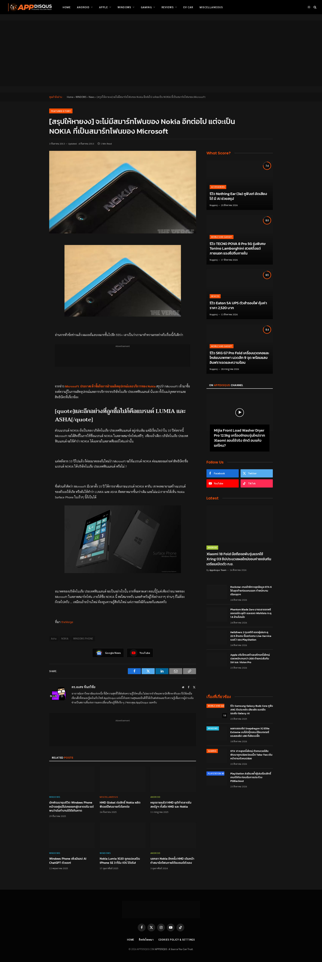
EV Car (188, 7)
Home (67, 7)
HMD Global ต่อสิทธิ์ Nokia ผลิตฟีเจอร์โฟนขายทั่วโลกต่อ (120, 805)
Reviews (168, 7)
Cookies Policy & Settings (176, 939)
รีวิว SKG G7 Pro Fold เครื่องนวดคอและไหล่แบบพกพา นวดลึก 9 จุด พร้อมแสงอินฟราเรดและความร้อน (239, 358)
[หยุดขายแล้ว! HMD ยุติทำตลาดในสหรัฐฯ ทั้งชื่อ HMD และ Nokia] (173, 779)
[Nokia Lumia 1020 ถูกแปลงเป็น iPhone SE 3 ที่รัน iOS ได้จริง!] (122, 835)
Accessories (218, 187)
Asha (54, 638)
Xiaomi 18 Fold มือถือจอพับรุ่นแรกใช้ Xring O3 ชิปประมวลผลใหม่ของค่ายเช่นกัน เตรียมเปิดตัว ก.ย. (238, 559)
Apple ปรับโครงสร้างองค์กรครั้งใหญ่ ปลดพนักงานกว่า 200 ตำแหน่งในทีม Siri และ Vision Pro (250, 658)
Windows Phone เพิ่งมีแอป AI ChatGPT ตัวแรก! (67, 861)
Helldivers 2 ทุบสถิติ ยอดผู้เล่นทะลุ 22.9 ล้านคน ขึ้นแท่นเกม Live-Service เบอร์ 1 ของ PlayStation (250, 636)
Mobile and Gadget (221, 236)
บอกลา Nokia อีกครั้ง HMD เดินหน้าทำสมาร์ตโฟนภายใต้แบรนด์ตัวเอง (172, 861)
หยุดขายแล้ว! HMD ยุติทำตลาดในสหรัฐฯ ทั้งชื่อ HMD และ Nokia (170, 805)
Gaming (146, 7)
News (91, 96)
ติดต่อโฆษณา (146, 939)
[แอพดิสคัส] (29, 7)
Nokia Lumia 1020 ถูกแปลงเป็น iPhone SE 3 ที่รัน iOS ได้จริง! (120, 861)
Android (83, 7)
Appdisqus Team (217, 569)
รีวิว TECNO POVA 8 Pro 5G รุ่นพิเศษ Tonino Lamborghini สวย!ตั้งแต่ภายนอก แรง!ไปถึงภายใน (238, 248)
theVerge (67, 622)
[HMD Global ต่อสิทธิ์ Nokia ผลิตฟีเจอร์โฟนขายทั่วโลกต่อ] (122, 779)
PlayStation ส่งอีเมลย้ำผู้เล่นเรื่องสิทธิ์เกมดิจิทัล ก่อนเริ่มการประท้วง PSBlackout (250, 777)
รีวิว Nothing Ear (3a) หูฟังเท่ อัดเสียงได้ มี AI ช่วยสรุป (238, 196)
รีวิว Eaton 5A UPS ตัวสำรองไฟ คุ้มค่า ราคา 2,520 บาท (238, 305)
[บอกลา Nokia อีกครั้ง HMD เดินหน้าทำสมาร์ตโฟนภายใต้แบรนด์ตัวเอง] (173, 835)
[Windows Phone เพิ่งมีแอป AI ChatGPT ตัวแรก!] (72, 835)
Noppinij (214, 205)
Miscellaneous (211, 7)
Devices (215, 296)
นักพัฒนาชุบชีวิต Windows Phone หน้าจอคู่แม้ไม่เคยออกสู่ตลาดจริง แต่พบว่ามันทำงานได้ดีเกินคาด (71, 807)
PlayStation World (218, 773)
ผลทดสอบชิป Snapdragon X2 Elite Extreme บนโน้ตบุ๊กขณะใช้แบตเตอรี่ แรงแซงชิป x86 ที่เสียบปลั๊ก (249, 732)
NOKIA (65, 638)
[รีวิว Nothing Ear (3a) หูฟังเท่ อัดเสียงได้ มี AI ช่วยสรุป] (239, 185)
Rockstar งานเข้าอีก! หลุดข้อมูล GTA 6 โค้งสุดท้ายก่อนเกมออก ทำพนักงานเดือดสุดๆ (251, 590)
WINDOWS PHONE (83, 638)
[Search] (314, 7)
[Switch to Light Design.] (309, 7)
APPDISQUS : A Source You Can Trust (174, 949)
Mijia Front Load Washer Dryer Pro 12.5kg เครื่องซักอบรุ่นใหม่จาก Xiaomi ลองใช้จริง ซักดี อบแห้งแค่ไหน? (239, 438)
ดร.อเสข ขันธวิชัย (83, 687)
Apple (103, 7)
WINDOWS (81, 96)
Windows (124, 7)
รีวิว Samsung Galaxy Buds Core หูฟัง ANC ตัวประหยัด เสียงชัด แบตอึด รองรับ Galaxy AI (251, 709)
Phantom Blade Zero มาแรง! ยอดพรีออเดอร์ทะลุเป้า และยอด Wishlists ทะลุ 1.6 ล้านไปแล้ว (250, 613)
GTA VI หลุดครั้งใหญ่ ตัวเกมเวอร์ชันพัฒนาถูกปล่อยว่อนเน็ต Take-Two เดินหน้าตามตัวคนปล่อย (251, 754)
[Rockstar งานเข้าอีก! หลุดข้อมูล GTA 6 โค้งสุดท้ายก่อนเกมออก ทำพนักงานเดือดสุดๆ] (216, 592)
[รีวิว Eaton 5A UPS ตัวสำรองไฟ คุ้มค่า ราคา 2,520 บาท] (239, 294)
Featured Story (61, 110)
